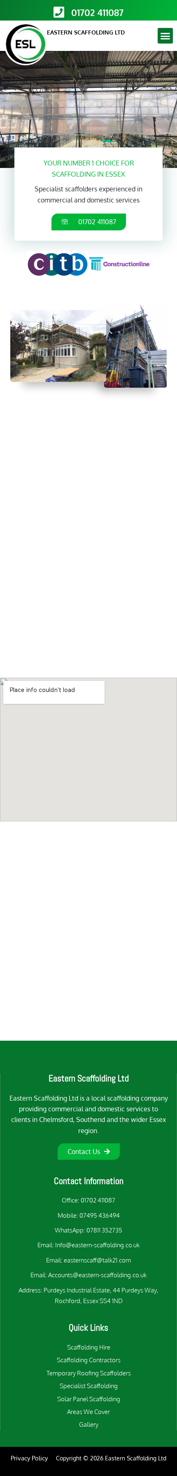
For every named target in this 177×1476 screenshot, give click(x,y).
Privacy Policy (29, 1458)
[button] (165, 36)
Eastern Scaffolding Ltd (89, 1078)
